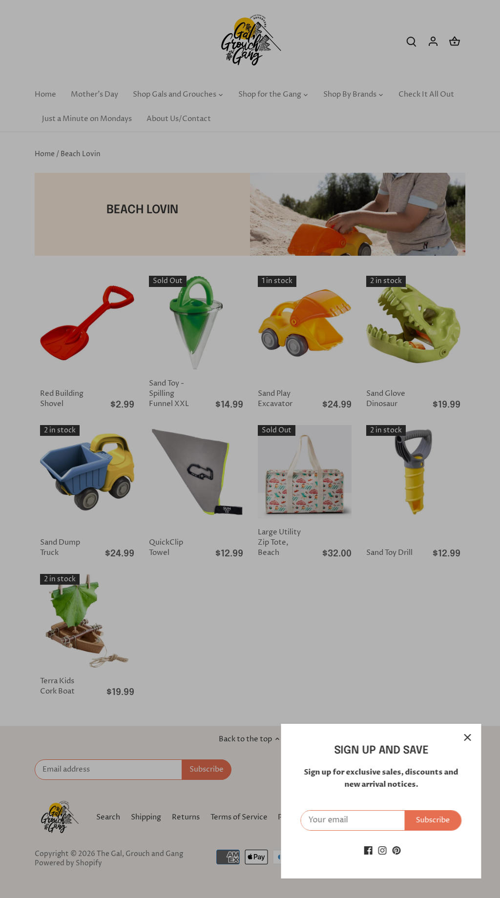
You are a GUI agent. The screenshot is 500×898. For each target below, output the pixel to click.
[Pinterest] (396, 850)
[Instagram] (381, 850)
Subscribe (432, 820)
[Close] (467, 737)
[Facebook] (367, 850)
